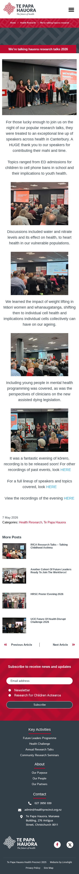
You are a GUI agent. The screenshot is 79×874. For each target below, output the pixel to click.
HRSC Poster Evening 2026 (47, 594)
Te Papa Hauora (55, 522)
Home (13, 23)
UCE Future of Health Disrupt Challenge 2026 (48, 621)
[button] (71, 9)
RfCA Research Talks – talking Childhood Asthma (49, 546)
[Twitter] (70, 844)
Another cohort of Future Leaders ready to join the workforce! (51, 571)
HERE (65, 470)
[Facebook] (57, 844)
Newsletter (22, 690)
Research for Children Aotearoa (37, 695)
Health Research (28, 23)
